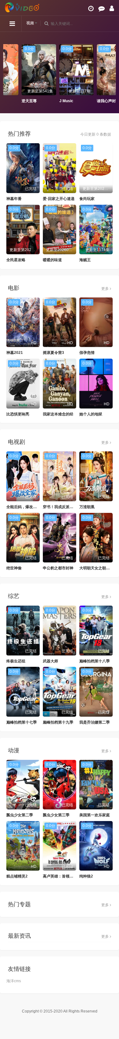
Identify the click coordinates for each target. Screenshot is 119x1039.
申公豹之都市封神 (58, 568)
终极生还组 (15, 661)
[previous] (8, 74)
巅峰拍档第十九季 (58, 722)
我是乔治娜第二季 (94, 722)
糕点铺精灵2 (17, 876)
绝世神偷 (14, 568)
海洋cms (13, 981)
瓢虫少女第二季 (19, 815)
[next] (111, 74)
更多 (105, 288)
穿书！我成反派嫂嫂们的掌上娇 (69, 507)
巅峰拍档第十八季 (94, 661)
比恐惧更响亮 (17, 414)
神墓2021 (14, 352)
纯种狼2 (86, 876)
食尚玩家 (87, 199)
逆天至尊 (12, 101)
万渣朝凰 (87, 507)
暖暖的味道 (52, 260)
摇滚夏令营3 (53, 352)
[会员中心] (111, 8)
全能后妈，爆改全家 (23, 507)
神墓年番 (14, 199)
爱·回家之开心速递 (59, 199)
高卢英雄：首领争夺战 (62, 876)
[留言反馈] (101, 8)
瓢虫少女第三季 (56, 815)
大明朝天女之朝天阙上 (98, 568)
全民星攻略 (15, 260)
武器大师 (50, 661)
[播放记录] (91, 8)
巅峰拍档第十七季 (21, 722)
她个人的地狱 (90, 414)
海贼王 (85, 260)
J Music (49, 101)
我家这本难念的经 (58, 414)
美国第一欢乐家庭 (94, 815)
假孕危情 (87, 352)
